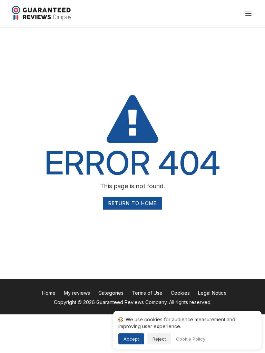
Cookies (180, 293)
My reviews (77, 293)
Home (49, 293)
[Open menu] (248, 14)
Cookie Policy (190, 339)
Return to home (132, 203)
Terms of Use (147, 293)
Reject (159, 339)
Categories (111, 293)
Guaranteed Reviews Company (131, 302)
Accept (131, 339)
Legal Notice (212, 293)
